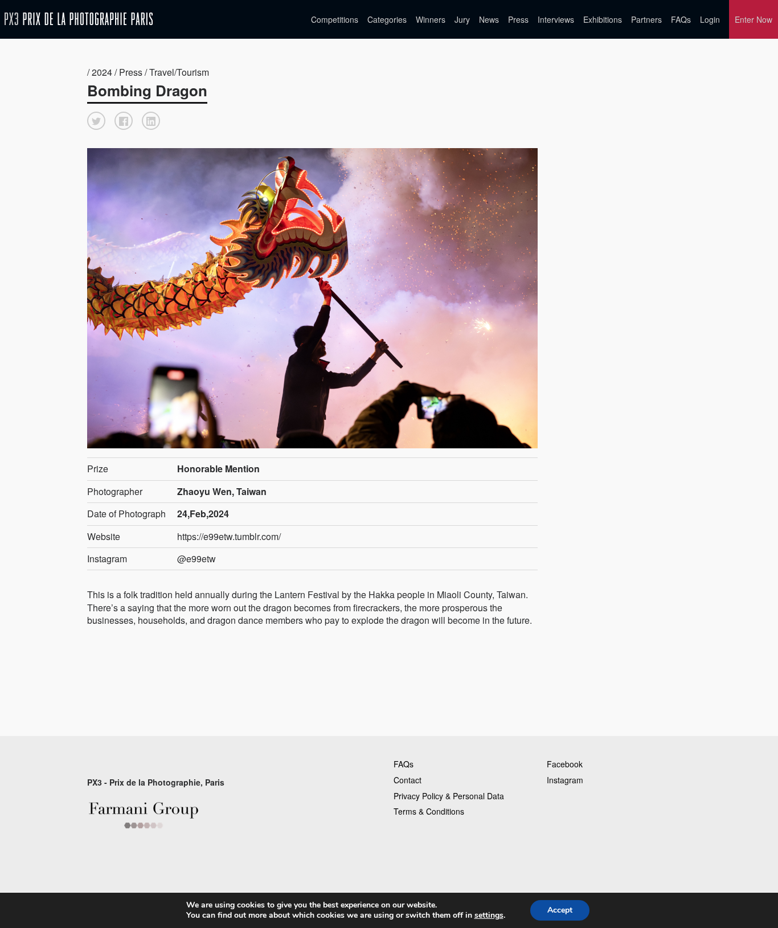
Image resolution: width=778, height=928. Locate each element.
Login (710, 19)
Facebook (565, 764)
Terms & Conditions (429, 811)
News (489, 19)
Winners (430, 19)
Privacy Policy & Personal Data (449, 796)
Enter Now (753, 19)
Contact (407, 780)
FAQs (681, 19)
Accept (559, 910)
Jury (462, 19)
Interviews (556, 19)
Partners (646, 19)
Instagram (565, 780)
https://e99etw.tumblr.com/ (229, 536)
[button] (96, 121)
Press (518, 19)
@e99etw (196, 558)
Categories (387, 19)
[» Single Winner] (79, 19)
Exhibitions (602, 19)
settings (488, 915)
